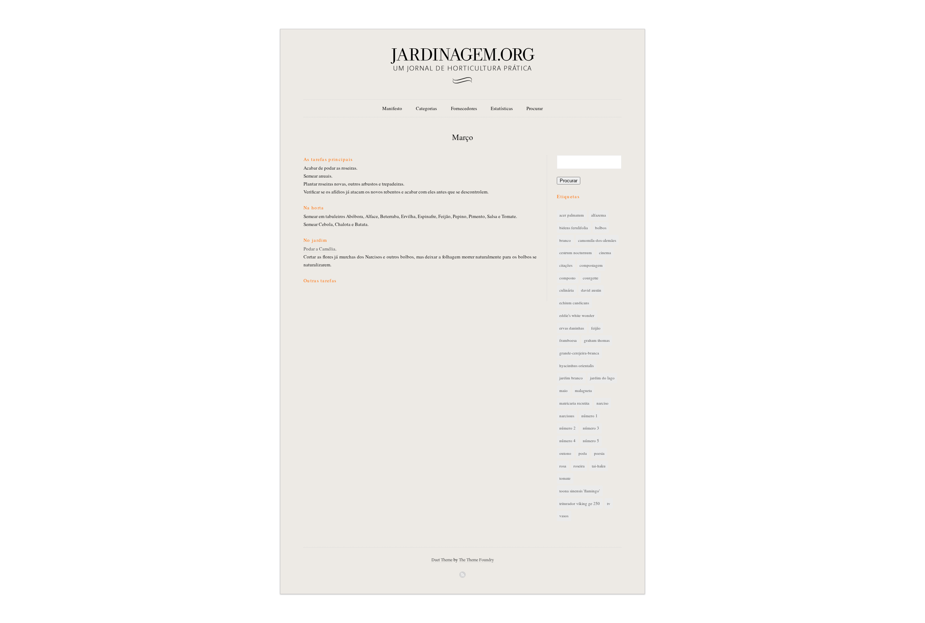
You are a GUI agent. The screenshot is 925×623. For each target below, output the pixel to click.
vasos (563, 515)
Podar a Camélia (319, 248)
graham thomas (597, 340)
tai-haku (599, 466)
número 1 (589, 415)
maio (563, 390)
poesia (599, 453)
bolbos (600, 227)
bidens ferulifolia (573, 227)
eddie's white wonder (576, 315)
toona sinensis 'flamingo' (579, 490)
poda (582, 453)
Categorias (426, 108)
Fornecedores (464, 108)
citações (565, 265)
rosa (562, 466)
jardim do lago (602, 377)
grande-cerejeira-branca (579, 353)
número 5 (591, 440)
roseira (579, 466)
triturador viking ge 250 (579, 503)
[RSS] (462, 574)
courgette (590, 277)
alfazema (598, 215)
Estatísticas (502, 108)
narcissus (566, 415)
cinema (605, 252)
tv (608, 503)
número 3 (591, 428)
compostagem (591, 265)
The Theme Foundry (476, 559)
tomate (565, 478)
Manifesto (392, 108)
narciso (602, 403)
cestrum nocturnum (575, 252)
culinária (566, 290)
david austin (591, 290)
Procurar (534, 108)
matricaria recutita (574, 403)
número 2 (567, 428)
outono (565, 453)
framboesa (568, 340)
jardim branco (571, 377)
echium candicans (574, 302)
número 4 (567, 440)
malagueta (583, 390)
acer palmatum (571, 215)
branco (565, 240)
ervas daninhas (571, 328)
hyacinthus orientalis (576, 365)
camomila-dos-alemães (597, 240)
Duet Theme (441, 559)
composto (567, 277)
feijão (596, 328)
